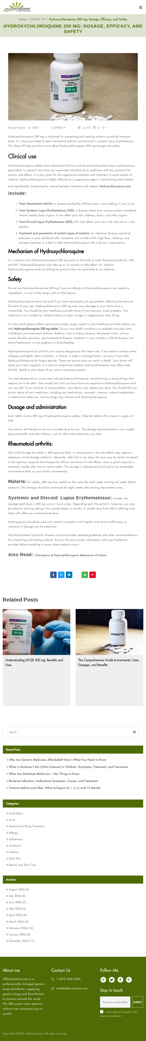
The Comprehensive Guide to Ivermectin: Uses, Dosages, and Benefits (108, 662)
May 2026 (17, 908)
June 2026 (17, 902)
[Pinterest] (92, 575)
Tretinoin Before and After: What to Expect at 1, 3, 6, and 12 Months (55, 788)
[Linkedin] (69, 575)
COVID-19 (38, 19)
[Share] (85, 575)
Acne (12, 819)
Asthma (13, 852)
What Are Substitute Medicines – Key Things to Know (44, 773)
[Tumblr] (77, 575)
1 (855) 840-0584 (68, 979)
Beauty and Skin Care (22, 864)
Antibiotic (15, 845)
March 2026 (18, 921)
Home (22, 19)
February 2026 (21, 928)
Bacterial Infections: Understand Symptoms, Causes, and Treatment (53, 781)
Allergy (13, 832)
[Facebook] (53, 575)
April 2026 (18, 915)
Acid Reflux (16, 813)
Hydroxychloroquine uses (115, 186)
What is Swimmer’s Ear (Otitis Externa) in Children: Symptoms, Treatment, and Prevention (68, 767)
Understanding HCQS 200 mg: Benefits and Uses (34, 662)
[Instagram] (103, 980)
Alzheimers (16, 839)
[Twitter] (61, 575)
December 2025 (21, 941)
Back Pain (15, 858)
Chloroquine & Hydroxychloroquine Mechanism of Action (70, 555)
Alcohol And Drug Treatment (27, 826)
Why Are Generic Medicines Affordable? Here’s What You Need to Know (57, 759)
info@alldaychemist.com (72, 988)
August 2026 (19, 889)
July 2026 (17, 895)
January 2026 (19, 934)
